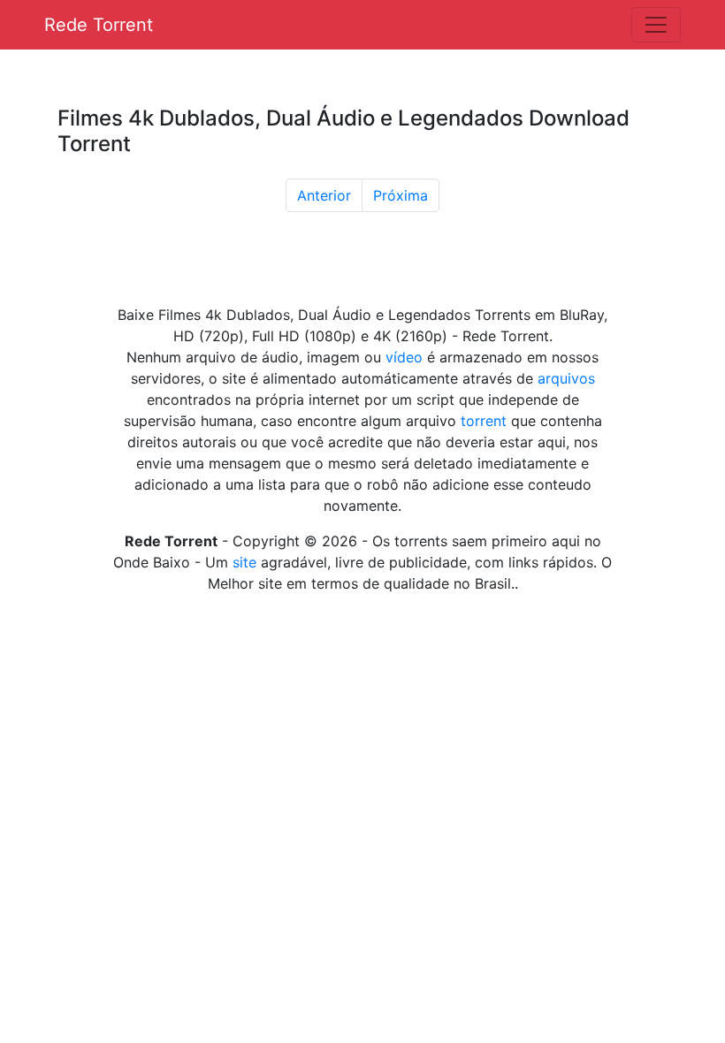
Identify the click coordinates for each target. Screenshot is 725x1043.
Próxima (400, 195)
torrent (484, 421)
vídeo (404, 357)
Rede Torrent (98, 24)
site (244, 562)
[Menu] (656, 24)
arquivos (566, 378)
